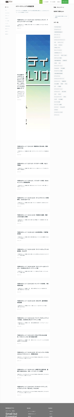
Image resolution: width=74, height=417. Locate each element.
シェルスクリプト (58, 96)
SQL (66, 83)
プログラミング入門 (58, 112)
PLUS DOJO (7, 12)
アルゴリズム (57, 76)
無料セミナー (7, 28)
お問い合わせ (65, 1)
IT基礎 (59, 86)
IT (55, 86)
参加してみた (57, 47)
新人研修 (64, 91)
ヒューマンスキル (58, 50)
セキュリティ (60, 42)
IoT (55, 94)
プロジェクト (57, 91)
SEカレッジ (7, 15)
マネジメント (57, 81)
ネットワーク (57, 37)
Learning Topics (58, 26)
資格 (62, 83)
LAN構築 (60, 99)
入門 (56, 99)
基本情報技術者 (58, 60)
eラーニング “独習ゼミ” (32, 411)
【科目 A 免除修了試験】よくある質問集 (61, 17)
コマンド (56, 107)
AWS (56, 63)
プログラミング (58, 29)
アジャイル (57, 114)
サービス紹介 (52, 1)
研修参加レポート (58, 52)
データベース (57, 34)
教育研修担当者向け (58, 32)
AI (55, 42)
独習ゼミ (6, 31)
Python (60, 45)
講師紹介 (6, 34)
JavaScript (57, 68)
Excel (60, 94)
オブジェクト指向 (58, 58)
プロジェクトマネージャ (59, 78)
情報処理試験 (7, 26)
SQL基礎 (63, 68)
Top (6, 10)
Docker (56, 109)
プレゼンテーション (58, 89)
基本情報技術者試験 (58, 73)
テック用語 (7, 20)
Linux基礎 (57, 83)
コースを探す (46, 1)
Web (65, 96)
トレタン (6, 23)
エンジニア (57, 55)
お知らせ (59, 1)
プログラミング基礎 (58, 70)
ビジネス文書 (57, 101)
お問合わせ (51, 411)
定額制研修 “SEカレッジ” (32, 413)
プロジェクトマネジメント (60, 39)
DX (59, 63)
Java (56, 45)
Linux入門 (63, 107)
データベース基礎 (58, 104)
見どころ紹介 (64, 55)
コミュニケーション (58, 65)
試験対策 (65, 60)
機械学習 (64, 81)
